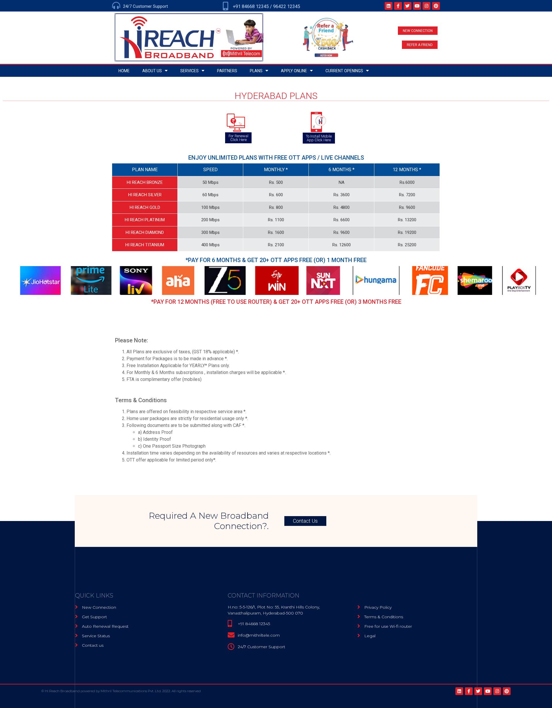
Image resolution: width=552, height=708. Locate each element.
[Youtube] (417, 6)
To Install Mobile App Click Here (319, 138)
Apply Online (294, 70)
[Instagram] (426, 6)
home (124, 70)
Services (189, 70)
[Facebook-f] (398, 6)
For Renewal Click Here (238, 138)
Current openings (344, 70)
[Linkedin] (388, 6)
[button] (418, 30)
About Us (152, 70)
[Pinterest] (436, 6)
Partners (227, 70)
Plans (256, 70)
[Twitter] (407, 6)
